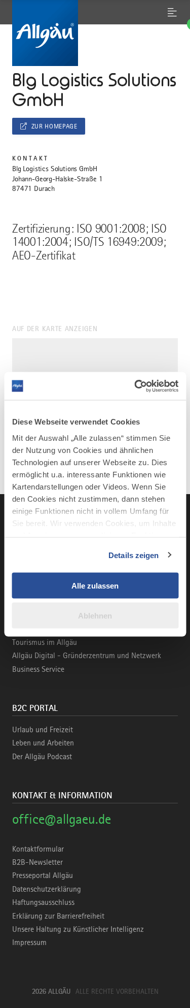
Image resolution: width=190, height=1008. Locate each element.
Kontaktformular (38, 849)
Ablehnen (95, 615)
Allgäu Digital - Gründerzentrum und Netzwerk (86, 655)
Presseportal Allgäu (42, 875)
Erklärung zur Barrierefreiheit (58, 916)
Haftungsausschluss (43, 902)
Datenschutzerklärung (46, 889)
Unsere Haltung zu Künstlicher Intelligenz (78, 929)
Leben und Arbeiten (43, 742)
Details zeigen (133, 554)
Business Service (38, 669)
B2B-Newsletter (37, 862)
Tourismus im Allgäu (44, 642)
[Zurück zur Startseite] (95, 33)
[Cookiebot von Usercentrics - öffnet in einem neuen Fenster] (135, 386)
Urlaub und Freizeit (42, 729)
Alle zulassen (95, 585)
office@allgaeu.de (61, 819)
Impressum (29, 942)
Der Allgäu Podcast (42, 756)
